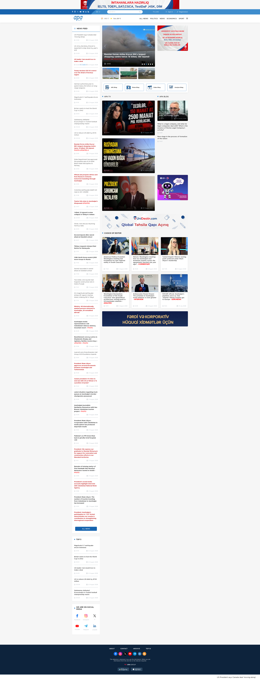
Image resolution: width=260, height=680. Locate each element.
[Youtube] (80, 12)
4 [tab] (148, 64)
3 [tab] (146, 64)
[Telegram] (83, 12)
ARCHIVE (136, 648)
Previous (105, 46)
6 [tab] (152, 64)
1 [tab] (142, 64)
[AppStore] (136, 669)
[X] (78, 12)
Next (152, 46)
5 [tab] (150, 64)
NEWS (162, 19)
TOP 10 (148, 648)
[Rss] (88, 12)
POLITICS (154, 19)
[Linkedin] (86, 12)
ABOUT (112, 648)
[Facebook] (72, 12)
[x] (125, 654)
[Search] (140, 12)
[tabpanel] (128, 46)
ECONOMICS (172, 19)
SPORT (181, 19)
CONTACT (123, 648)
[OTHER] (186, 18)
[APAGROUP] (130, 664)
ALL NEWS (143, 19)
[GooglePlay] (123, 669)
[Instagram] (75, 12)
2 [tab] (144, 64)
